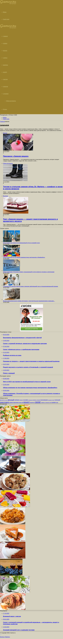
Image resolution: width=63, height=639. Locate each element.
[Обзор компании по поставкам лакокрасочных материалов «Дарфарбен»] (11, 256)
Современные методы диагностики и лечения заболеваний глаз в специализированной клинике (30, 286)
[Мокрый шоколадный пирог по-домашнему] (12, 558)
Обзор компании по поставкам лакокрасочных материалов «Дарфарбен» (24, 257)
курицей (38, 400)
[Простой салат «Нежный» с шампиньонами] (12, 455)
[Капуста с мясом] (12, 524)
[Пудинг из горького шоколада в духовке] (12, 472)
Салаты (5, 57)
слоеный (47, 402)
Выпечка (5, 65)
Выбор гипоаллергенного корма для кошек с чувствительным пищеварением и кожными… (29, 301)
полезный (57, 400)
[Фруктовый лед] (15, 506)
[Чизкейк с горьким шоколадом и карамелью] (12, 541)
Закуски (5, 79)
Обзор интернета (11, 101)
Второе (5, 50)
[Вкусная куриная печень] (15, 489)
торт (57, 402)
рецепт (27, 402)
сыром (53, 402)
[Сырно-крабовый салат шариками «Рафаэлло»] (12, 438)
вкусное (2, 400)
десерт (21, 400)
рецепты (32, 402)
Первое (5, 43)
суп (50, 402)
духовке (25, 400)
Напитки (5, 86)
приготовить (4, 402)
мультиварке (44, 400)
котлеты (34, 400)
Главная (2, 121)
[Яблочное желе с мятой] (15, 592)
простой (21, 402)
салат (38, 402)
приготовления (14, 402)
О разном (5, 93)
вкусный (11, 400)
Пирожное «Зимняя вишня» (16, 156)
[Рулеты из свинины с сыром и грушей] (12, 609)
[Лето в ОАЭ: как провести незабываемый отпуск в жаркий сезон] (11, 241)
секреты (43, 402)
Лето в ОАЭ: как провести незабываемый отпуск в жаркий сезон (21, 242)
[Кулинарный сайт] (8, 3)
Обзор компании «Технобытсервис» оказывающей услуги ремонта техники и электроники (28, 272)
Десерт (5, 72)
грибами (16, 400)
